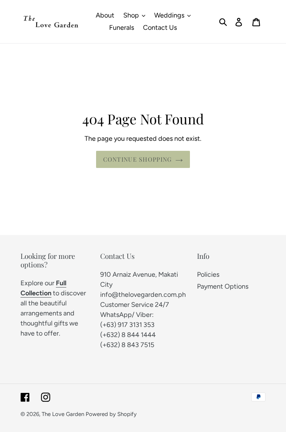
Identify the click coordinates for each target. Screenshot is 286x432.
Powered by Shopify (111, 414)
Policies (208, 274)
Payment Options (222, 286)
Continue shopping (137, 159)
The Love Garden (63, 414)
